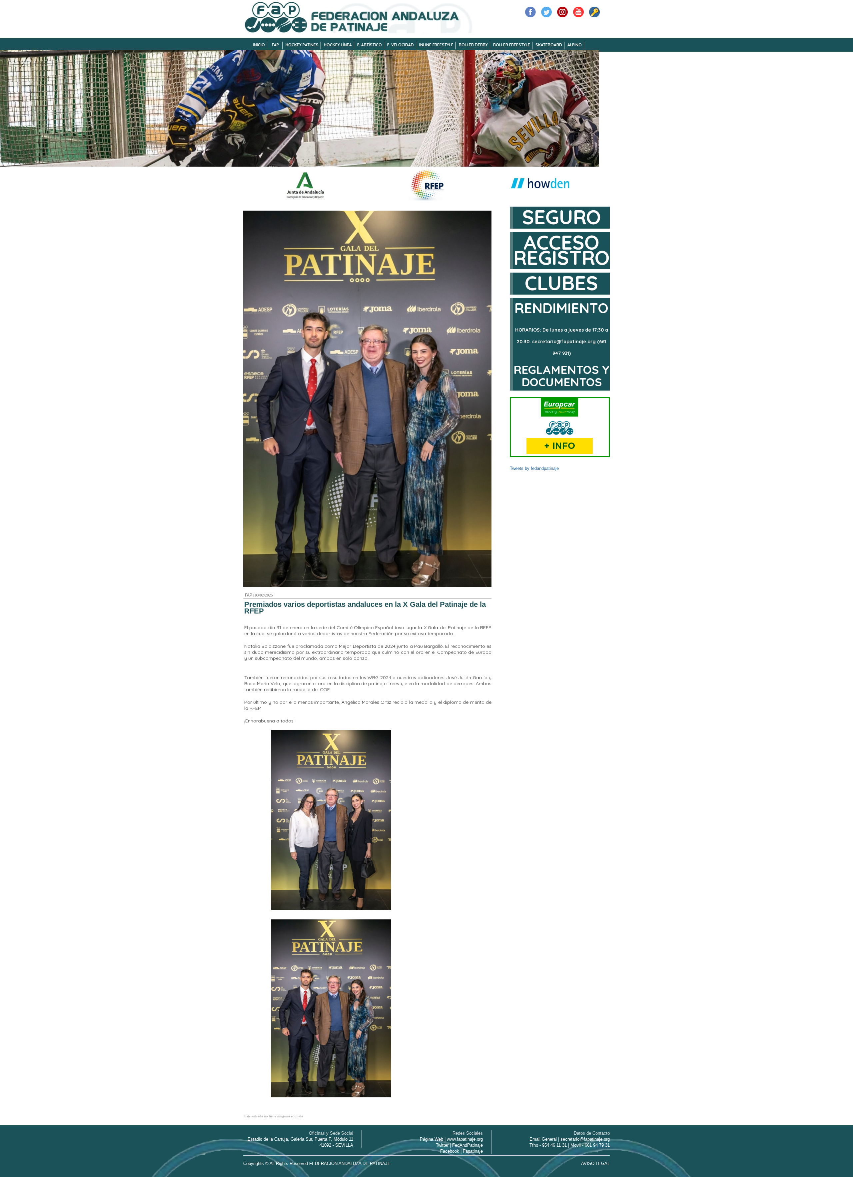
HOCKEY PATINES (302, 44)
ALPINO (574, 44)
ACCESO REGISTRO (561, 250)
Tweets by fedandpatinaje (534, 468)
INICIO (259, 44)
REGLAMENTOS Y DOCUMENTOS (561, 375)
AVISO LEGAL (595, 1163)
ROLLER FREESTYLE (511, 44)
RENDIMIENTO (561, 308)
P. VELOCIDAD (400, 44)
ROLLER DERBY (473, 44)
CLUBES (561, 282)
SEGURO (561, 216)
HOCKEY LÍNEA (338, 44)
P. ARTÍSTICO (369, 44)
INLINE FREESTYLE (436, 44)
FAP (275, 44)
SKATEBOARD (548, 44)
